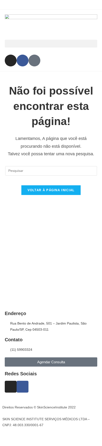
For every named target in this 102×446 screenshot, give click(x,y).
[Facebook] (22, 60)
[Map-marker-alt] (34, 60)
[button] (51, 44)
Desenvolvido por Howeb (21, 436)
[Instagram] (11, 60)
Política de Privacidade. (19, 413)
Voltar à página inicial (51, 190)
